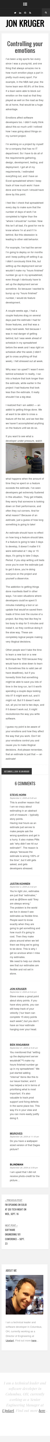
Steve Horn (18, 794)
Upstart (10, 1340)
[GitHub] (25, 12)
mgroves (16, 1133)
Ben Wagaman (19, 1044)
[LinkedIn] (20, 12)
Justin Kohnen (20, 883)
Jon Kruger (18, 989)
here (33, 1340)
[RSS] (30, 12)
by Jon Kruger (24, 771)
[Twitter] (15, 12)
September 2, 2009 (11, 771)
